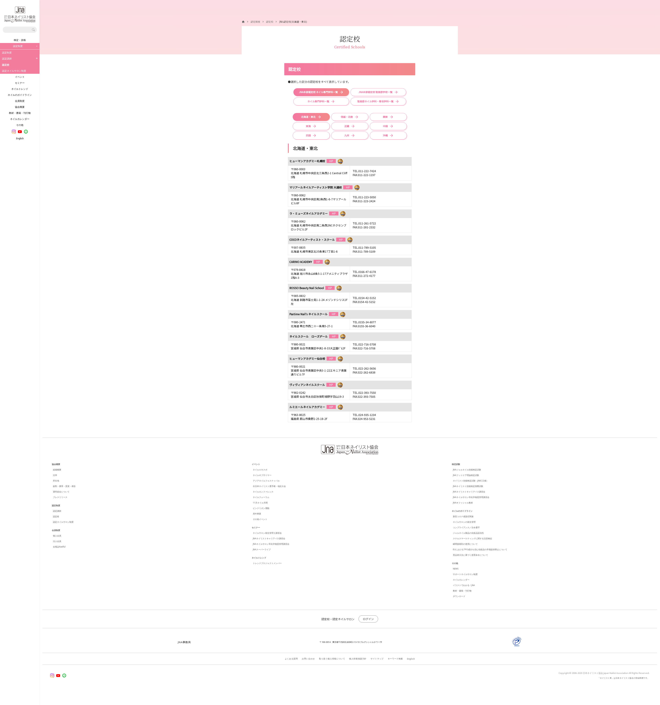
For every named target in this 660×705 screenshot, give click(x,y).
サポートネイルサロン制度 (465, 574)
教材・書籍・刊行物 (20, 113)
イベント (20, 76)
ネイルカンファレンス (263, 491)
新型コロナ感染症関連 (463, 516)
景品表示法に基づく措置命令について (470, 555)
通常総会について (61, 491)
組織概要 (57, 469)
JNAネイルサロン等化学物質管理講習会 (271, 544)
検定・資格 (20, 40)
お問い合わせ (308, 658)
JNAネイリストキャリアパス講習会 (269, 538)
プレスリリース (60, 497)
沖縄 (385, 135)
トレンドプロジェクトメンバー (267, 563)
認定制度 (7, 52)
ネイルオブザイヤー (262, 475)
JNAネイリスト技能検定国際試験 (468, 486)
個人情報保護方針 (357, 658)
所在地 (56, 480)
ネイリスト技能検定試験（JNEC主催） (470, 480)
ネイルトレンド (19, 88)
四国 (308, 135)
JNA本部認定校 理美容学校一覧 (375, 92)
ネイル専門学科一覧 (318, 101)
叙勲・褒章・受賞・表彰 (64, 486)
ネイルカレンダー (19, 119)
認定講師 (7, 58)
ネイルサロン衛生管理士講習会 (267, 533)
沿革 (55, 475)
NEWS (456, 568)
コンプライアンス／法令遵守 (466, 527)
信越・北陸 (347, 116)
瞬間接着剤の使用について (465, 544)
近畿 (346, 126)
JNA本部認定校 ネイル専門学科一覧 (318, 92)
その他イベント (260, 519)
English (20, 138)
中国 (385, 126)
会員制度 (20, 100)
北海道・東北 (308, 116)
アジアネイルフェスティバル (266, 480)
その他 (19, 125)
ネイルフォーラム (261, 497)
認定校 (56, 516)
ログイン (368, 619)
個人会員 (57, 535)
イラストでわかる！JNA (464, 585)
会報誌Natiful (59, 546)
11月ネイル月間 (260, 502)
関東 (385, 116)
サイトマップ (377, 658)
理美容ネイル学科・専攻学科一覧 (375, 101)
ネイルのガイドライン (20, 94)
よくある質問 (291, 658)
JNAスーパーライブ (262, 549)
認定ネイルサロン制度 (14, 70)
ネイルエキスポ (260, 469)
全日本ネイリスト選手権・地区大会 (269, 486)
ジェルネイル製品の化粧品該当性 (468, 533)
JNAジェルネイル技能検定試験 (467, 469)
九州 (346, 135)
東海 (308, 126)
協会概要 (20, 107)
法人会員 (57, 541)
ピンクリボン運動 (261, 508)
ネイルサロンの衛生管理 (464, 521)
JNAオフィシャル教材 (463, 502)
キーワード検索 (395, 658)
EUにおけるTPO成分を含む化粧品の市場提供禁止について (480, 549)
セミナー (20, 82)
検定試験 (456, 464)
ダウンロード (459, 596)
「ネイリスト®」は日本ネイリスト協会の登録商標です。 (623, 678)
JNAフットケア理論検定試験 (466, 475)
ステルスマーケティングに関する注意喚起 (472, 538)
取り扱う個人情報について (332, 658)
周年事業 (257, 513)
